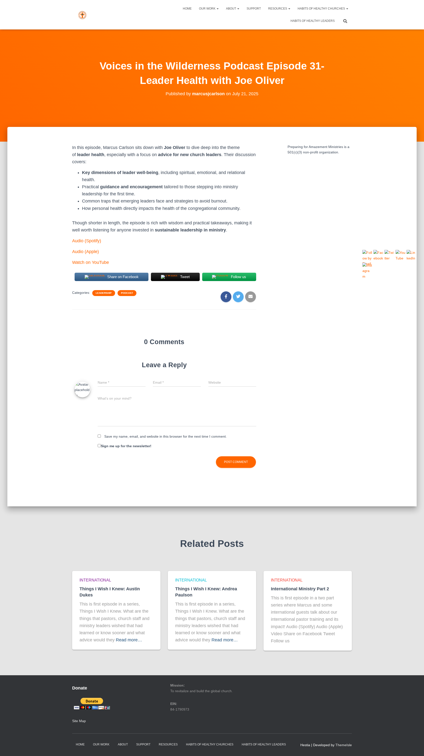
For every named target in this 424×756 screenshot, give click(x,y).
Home (187, 8)
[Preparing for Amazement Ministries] (82, 15)
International (95, 580)
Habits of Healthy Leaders (313, 21)
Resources (278, 8)
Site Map (79, 721)
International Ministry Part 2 (300, 588)
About (231, 8)
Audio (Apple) (85, 251)
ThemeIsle (343, 745)
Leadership (104, 293)
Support (254, 8)
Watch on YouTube (90, 262)
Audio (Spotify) (86, 240)
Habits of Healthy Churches (322, 8)
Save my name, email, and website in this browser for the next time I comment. (165, 436)
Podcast (127, 293)
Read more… (129, 639)
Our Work (207, 8)
